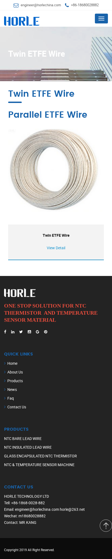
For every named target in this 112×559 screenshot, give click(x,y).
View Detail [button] (56, 247)
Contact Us (16, 406)
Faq (10, 398)
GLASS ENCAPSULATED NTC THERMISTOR (40, 455)
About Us (15, 372)
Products (15, 380)
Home (12, 363)
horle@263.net (72, 509)
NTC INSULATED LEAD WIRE (28, 447)
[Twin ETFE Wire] (56, 170)
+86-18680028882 (85, 4)
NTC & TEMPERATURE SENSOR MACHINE (39, 464)
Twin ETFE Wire (56, 235)
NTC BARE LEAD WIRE (23, 438)
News (12, 389)
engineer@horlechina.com (41, 4)
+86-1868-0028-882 (28, 502)
